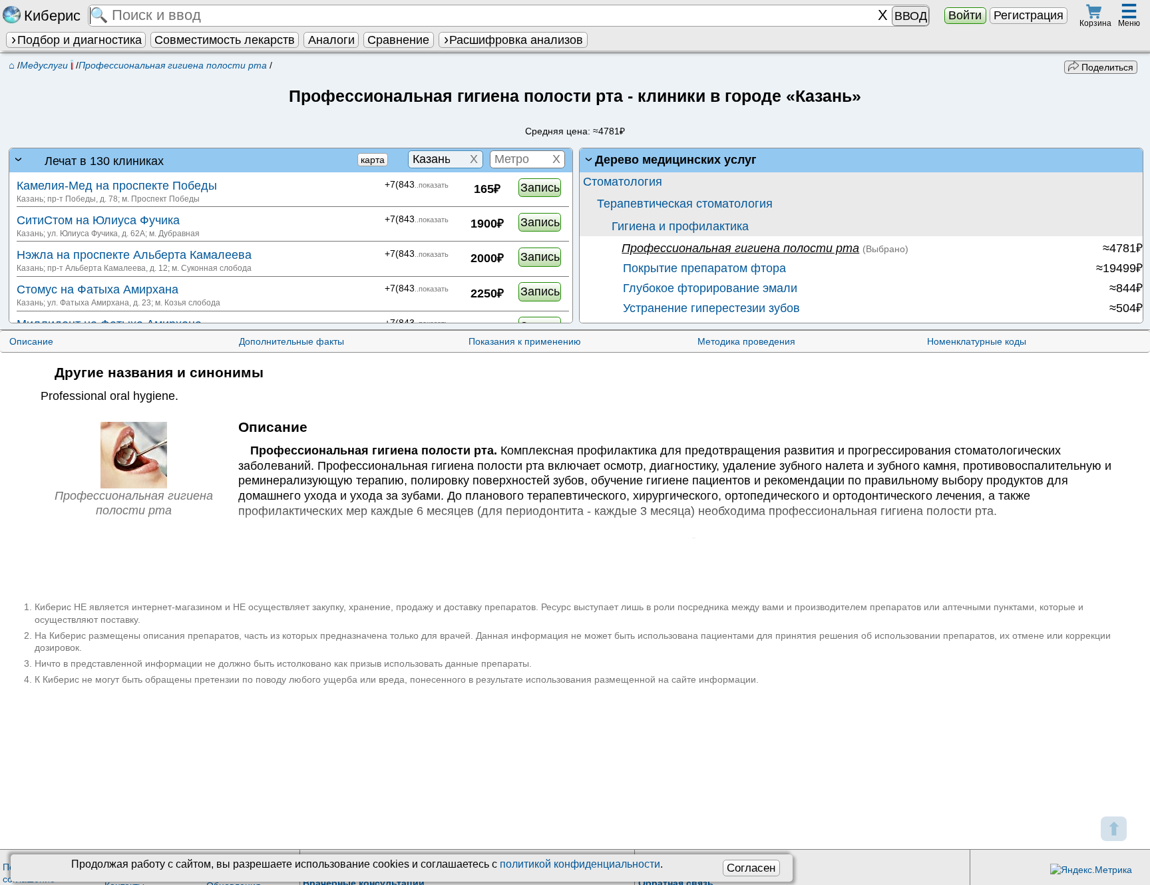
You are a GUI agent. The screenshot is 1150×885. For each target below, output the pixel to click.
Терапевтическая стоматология (685, 203)
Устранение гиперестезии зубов (710, 308)
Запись (540, 187)
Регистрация (1028, 15)
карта (373, 159)
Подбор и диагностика (79, 40)
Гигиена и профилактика (680, 226)
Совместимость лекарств (224, 40)
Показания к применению (525, 341)
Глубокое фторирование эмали (708, 288)
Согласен (751, 867)
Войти (965, 15)
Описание (31, 341)
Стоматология (622, 181)
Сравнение (398, 40)
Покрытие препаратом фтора (703, 268)
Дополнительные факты (291, 341)
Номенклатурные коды (976, 341)
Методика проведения (746, 341)
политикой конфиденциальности (580, 864)
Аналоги (331, 40)
